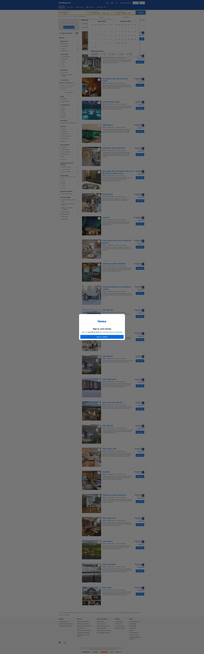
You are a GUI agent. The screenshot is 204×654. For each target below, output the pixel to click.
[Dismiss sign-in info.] (122, 316)
